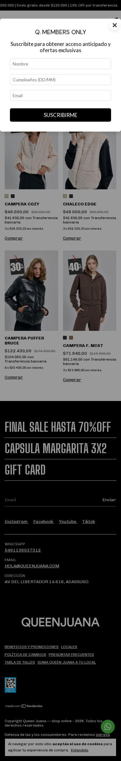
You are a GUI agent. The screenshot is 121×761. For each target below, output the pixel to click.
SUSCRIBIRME (60, 115)
